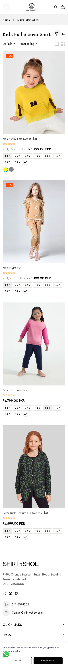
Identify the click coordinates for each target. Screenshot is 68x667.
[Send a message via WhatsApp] (6, 654)
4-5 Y (37, 156)
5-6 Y (47, 156)
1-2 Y (7, 156)
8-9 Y (17, 162)
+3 (25, 162)
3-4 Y (27, 156)
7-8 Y (7, 162)
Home (6, 20)
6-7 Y (57, 156)
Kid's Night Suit (12, 268)
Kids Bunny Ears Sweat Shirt (20, 139)
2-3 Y (17, 156)
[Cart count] (62, 7)
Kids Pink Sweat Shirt (15, 390)
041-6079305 (20, 604)
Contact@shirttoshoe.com (27, 613)
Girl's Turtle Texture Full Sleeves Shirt (25, 513)
